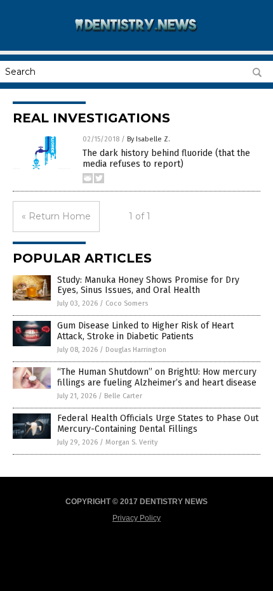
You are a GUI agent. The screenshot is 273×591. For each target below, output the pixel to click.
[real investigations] (136, 37)
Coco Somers (126, 303)
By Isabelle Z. (148, 139)
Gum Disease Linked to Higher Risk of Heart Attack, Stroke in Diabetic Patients (145, 331)
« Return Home (56, 216)
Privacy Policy (136, 518)
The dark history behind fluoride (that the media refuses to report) (166, 158)
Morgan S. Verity (131, 442)
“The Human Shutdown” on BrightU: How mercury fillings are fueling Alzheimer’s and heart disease (156, 377)
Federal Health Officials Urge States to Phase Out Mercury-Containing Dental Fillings (157, 423)
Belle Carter (123, 396)
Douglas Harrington (135, 350)
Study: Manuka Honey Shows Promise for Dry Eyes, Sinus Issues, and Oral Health (148, 285)
